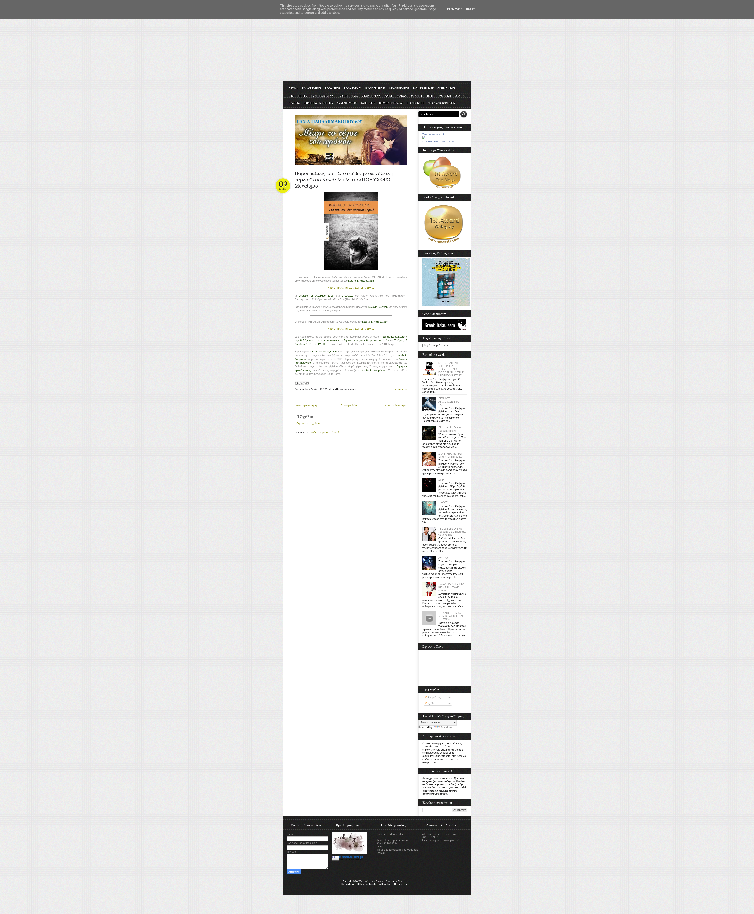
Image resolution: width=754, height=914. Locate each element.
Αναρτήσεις (434, 697)
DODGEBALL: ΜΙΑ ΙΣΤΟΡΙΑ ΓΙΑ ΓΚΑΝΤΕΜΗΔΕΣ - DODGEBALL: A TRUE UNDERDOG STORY (451, 369)
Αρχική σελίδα (349, 405)
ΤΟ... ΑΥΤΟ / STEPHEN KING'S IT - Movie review (451, 587)
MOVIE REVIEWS (399, 88)
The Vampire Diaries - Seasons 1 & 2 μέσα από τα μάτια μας (452, 531)
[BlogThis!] (300, 383)
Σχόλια (431, 703)
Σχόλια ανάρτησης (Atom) (324, 432)
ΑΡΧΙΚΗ (293, 88)
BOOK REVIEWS (311, 88)
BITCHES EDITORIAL (391, 103)
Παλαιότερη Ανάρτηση (393, 405)
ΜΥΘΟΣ (443, 502)
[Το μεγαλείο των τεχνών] (423, 138)
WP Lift (355, 884)
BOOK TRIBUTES (375, 88)
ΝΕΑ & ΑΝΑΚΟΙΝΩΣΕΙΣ (441, 103)
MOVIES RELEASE (423, 88)
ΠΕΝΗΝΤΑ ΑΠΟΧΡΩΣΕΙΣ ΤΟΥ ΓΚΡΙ (449, 401)
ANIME (389, 95)
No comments (400, 389)
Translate (446, 727)
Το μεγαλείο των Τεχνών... (372, 881)
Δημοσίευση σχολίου (308, 423)
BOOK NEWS (332, 88)
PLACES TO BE (415, 103)
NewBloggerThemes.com (394, 884)
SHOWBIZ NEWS (371, 95)
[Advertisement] (377, 52)
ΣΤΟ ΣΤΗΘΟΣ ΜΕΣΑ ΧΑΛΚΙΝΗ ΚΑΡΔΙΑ (351, 288)
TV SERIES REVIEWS (322, 95)
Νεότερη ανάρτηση (306, 405)
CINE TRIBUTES (298, 95)
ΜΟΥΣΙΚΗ (445, 95)
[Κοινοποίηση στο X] (304, 383)
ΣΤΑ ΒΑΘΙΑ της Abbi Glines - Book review (450, 455)
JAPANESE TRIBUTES (423, 95)
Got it (470, 9)
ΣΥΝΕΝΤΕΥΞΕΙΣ (347, 103)
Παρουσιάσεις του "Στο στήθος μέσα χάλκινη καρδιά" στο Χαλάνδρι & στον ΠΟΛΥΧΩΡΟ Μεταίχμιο (344, 179)
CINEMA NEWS (446, 88)
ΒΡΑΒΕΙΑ (294, 103)
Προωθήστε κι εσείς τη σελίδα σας (438, 141)
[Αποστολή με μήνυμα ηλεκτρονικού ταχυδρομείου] (296, 383)
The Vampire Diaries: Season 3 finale (450, 429)
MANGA (402, 95)
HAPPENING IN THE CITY (318, 103)
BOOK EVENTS (352, 88)
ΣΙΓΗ (441, 479)
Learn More (454, 9)
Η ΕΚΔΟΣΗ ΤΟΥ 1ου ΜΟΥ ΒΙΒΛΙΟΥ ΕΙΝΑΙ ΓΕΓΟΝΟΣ (450, 616)
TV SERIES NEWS (348, 95)
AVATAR (443, 557)
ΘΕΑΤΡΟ (460, 95)
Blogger (402, 881)
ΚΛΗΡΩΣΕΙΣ (368, 103)
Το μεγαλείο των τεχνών (434, 134)
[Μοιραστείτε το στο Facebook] (307, 383)
